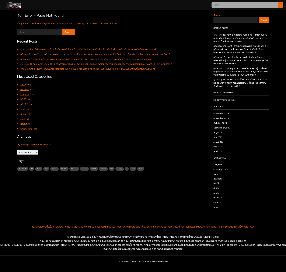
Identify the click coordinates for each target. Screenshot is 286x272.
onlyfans (23, 169)
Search (217, 15)
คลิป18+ (94, 169)
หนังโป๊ (23, 99)
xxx (46, 169)
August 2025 (219, 132)
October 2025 (220, 123)
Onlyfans (24, 94)
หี (126, 169)
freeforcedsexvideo (133, 261)
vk (32, 169)
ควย (111, 169)
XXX (22, 84)
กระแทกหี (74, 169)
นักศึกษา (24, 114)
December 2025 (221, 113)
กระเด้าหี (64, 169)
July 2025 (218, 137)
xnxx (39, 169)
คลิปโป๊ (23, 104)
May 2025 (218, 146)
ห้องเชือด (24, 124)
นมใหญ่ (119, 169)
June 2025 (218, 142)
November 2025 (221, 118)
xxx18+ (54, 169)
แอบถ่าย (24, 119)
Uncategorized (27, 128)
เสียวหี (141, 169)
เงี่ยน (133, 169)
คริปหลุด (84, 169)
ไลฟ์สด (23, 109)
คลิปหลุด (24, 89)
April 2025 (218, 151)
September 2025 (221, 127)
